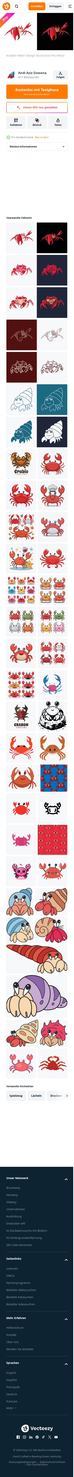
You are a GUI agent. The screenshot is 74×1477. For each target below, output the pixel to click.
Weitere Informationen (23, 145)
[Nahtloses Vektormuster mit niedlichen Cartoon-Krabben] (19, 1120)
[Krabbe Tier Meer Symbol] (21, 1154)
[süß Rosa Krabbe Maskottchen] (21, 1248)
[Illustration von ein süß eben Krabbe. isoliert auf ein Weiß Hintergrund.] (50, 1122)
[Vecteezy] (6, 6)
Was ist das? (41, 137)
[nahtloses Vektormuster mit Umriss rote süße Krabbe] (21, 1217)
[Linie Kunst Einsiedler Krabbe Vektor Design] (36, 398)
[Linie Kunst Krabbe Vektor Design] (36, 333)
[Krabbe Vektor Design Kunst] (36, 268)
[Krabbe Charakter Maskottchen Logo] (21, 462)
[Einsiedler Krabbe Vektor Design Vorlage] (36, 430)
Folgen (60, 77)
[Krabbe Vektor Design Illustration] (36, 236)
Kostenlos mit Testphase (37, 91)
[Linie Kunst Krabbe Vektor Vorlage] (36, 365)
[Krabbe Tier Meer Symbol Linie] (21, 1185)
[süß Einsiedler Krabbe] (51, 1279)
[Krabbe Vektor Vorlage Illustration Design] (36, 301)
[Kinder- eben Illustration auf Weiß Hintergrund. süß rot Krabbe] (21, 1280)
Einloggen (55, 6)
